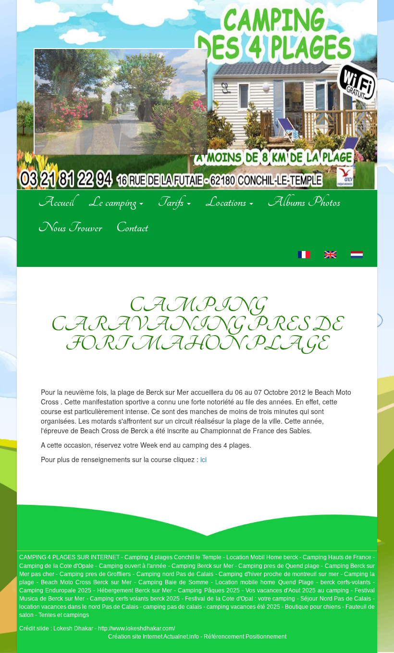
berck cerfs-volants (345, 582)
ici (203, 459)
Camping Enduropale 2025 (55, 590)
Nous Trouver (70, 227)
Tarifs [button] (172, 202)
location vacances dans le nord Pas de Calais (78, 606)
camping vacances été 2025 (243, 606)
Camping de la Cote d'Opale (56, 566)
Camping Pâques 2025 (208, 590)
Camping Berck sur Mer (203, 566)
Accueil (56, 202)
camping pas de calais (172, 606)
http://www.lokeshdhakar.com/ (136, 628)
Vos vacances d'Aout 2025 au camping (297, 590)
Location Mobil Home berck (262, 557)
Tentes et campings (63, 615)
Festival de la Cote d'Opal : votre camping (240, 598)
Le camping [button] (113, 202)
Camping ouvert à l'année (133, 566)
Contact (132, 227)
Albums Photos (304, 202)
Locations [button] (226, 202)
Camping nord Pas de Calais (174, 574)
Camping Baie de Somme (173, 582)
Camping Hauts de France (338, 557)
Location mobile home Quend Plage (264, 582)
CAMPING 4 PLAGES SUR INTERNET (69, 557)
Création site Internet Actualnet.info (153, 636)
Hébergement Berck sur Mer (134, 590)
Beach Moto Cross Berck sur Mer (86, 582)
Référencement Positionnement (245, 636)
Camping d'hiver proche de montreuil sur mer (279, 574)
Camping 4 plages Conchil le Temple (172, 557)
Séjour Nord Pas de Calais (335, 598)
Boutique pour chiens (313, 606)
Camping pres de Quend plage (279, 566)
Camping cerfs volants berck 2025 (135, 598)
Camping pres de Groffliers (95, 574)
